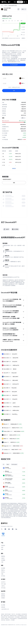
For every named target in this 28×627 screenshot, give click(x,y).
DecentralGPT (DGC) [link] (13, 5)
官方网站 (16, 229)
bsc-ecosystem (14, 464)
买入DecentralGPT (14, 64)
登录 (15, 2)
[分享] (18, 9)
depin (8, 464)
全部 (21, 20)
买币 (14, 90)
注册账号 (20, 2)
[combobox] (23, 118)
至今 (18, 20)
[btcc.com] (4, 2)
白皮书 (7, 229)
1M (9, 20)
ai (3, 464)
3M (12, 20)
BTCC (2, 5)
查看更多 (14, 168)
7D (6, 20)
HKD (23, 9)
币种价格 (5, 5)
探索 (14, 182)
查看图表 (23, 38)
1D (3, 20)
